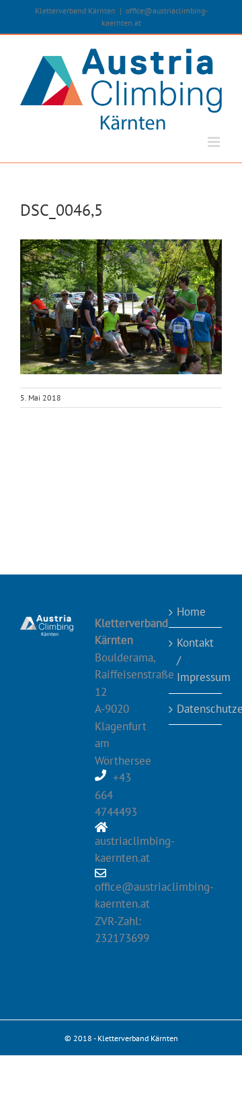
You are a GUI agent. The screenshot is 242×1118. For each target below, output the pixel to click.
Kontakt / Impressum (196, 659)
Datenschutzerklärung (196, 708)
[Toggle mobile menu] (215, 142)
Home (191, 611)
